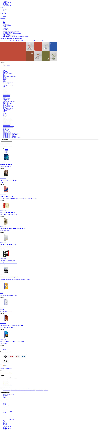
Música (4, 89)
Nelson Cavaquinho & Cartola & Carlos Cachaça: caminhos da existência (16, 36)
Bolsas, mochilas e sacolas (7, 103)
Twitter (11, 411)
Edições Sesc (5, 395)
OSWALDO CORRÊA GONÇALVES (9, 277)
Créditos (4, 427)
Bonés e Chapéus (6, 104)
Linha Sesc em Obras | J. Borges (8, 135)
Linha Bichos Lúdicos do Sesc (8, 126)
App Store (4, 422)
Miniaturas (5, 115)
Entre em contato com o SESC (6, 372)
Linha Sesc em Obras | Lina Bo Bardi (9, 136)
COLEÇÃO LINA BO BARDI (7, 212)
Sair (3, 10)
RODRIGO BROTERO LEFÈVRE (8, 244)
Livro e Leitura (5, 88)
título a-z (6, 149)
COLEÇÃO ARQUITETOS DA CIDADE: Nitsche (12, 341)
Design (4, 80)
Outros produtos (6, 24)
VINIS (4, 23)
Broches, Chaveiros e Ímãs (7, 105)
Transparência (5, 383)
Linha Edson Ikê (6, 129)
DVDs (4, 22)
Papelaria (4, 116)
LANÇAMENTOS (6, 65)
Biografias (4, 74)
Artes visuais (5, 71)
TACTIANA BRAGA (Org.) (5, 166)
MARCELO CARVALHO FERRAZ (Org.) (8, 214)
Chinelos (4, 107)
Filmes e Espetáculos (6, 94)
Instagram (4, 404)
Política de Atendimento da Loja (6, 368)
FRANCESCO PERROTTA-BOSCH (7, 327)
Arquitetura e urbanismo (7, 73)
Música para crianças (6, 98)
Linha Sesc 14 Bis (6, 119)
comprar (2, 161)
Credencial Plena (6, 4)
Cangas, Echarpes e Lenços (8, 106)
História (4, 86)
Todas (4, 70)
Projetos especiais (6, 99)
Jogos (4, 112)
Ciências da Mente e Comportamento (9, 76)
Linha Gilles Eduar (6, 131)
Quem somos (5, 380)
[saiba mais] (6, 159)
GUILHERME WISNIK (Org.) (6, 311)
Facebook (4, 403)
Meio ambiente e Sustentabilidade (9, 101)
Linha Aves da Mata (6, 125)
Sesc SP (3, 13)
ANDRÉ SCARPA (4, 343)
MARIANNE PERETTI (6, 164)
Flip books (5, 110)
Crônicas (4, 79)
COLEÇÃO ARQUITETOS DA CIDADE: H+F (11, 325)
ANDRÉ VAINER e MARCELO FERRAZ (8, 263)
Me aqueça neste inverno (7, 34)
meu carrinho (6, 29)
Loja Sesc (4, 16)
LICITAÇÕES (5, 3)
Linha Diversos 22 (6, 128)
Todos (4, 64)
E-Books (4, 26)
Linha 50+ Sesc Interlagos (7, 118)
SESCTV (4, 397)
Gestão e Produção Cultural (8, 85)
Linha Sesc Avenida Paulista (8, 120)
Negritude (4, 97)
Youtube (4, 412)
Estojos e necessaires (6, 109)
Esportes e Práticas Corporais (8, 82)
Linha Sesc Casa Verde (7, 121)
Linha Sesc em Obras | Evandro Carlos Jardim (11, 133)
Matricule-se (5, 382)
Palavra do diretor (6, 381)
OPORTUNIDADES (7, 2)
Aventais (4, 100)
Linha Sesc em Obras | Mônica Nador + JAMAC (12, 137)
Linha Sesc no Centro (7, 124)
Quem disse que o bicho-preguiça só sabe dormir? (12, 33)
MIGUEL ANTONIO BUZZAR (6, 246)
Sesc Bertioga (5, 398)
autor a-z (6, 150)
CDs (3, 21)
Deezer (4, 420)
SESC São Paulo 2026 (7, 428)
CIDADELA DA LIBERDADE (7, 260)
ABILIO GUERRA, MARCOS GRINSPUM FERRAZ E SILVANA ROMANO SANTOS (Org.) (18, 198)
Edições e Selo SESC (5, 144)
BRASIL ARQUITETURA (6, 196)
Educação (4, 81)
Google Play (5, 423)
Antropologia (5, 72)
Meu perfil (5, 9)
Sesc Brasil (5, 429)
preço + (6, 151)
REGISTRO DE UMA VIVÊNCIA (8, 180)
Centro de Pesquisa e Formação (8, 394)
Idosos (4, 87)
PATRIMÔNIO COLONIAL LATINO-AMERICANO (13, 228)
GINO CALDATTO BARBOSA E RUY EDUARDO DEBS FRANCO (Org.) (15, 279)
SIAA (1, 293)
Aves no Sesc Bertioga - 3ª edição (9, 35)
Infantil (4, 111)
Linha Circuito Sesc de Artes (8, 127)
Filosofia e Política (6, 83)
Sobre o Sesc (5, 1)
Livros (4, 20)
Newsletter (5, 424)
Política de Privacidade (7, 5)
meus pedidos (5, 28)
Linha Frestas (5, 130)
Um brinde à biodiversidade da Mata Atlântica (11, 31)
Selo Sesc (4, 396)
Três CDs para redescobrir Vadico (9, 32)
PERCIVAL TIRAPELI (4, 230)
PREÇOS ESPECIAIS (7, 25)
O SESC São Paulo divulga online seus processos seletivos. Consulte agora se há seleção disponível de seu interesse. (24, 387)
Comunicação (5, 78)
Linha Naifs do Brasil (7, 132)
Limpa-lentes (5, 113)
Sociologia (5, 91)
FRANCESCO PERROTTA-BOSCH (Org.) (8, 295)
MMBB (2, 309)
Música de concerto (6, 95)
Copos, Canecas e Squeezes (8, 108)
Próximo (4, 349)
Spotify (4, 421)
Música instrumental (6, 96)
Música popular (5, 90)
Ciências (4, 75)
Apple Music (11, 419)
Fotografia (4, 84)
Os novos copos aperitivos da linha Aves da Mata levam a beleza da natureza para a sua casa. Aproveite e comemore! (21, 40)
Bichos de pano (5, 102)
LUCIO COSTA (3, 182)
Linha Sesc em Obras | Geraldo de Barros (10, 134)
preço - (6, 152)
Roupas (4, 117)
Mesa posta (5, 114)
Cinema (4, 77)
